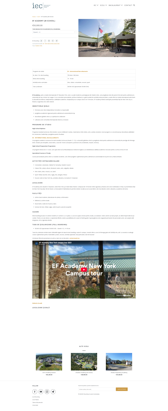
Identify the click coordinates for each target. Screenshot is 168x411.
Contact (128, 5)
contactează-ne (74, 238)
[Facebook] (44, 41)
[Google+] (52, 41)
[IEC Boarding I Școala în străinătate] (41, 6)
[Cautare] (134, 5)
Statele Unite (38, 45)
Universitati (35, 405)
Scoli (102, 5)
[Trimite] (56, 41)
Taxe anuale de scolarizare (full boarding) (46, 29)
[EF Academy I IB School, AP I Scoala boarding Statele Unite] (107, 38)
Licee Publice (35, 399)
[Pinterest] (48, 41)
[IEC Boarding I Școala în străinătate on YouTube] (41, 391)
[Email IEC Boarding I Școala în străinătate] (54, 391)
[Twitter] (41, 41)
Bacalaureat (115, 5)
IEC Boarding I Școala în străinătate (90, 394)
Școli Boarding (36, 397)
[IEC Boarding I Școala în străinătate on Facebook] (35, 391)
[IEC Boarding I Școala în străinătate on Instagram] (47, 391)
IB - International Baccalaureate (51, 43)
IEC (95, 5)
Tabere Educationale (37, 402)
